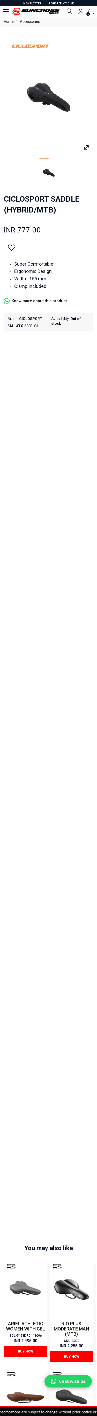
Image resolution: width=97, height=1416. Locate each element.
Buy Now (25, 1351)
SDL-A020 (71, 1341)
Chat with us (72, 1381)
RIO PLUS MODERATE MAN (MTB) (71, 1329)
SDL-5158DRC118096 (25, 1335)
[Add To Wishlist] (11, 247)
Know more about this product (39, 301)
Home (9, 21)
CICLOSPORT (30, 319)
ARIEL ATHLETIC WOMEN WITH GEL (25, 1326)
